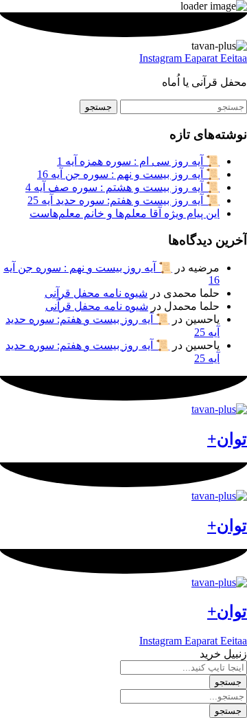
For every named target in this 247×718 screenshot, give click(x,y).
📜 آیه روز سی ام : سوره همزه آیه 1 (138, 161)
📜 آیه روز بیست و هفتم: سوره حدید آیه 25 (123, 200)
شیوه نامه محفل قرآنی (96, 293)
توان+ (227, 439)
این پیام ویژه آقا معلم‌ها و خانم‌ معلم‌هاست (125, 213)
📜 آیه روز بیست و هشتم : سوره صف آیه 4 (122, 187)
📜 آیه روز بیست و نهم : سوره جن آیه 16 (128, 174)
